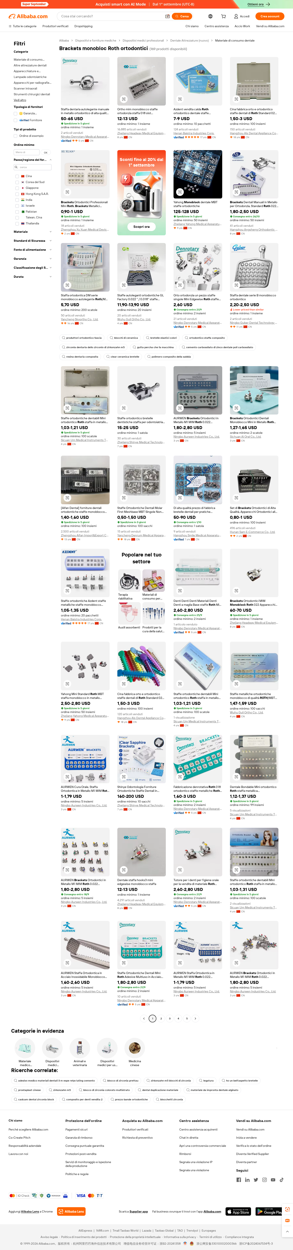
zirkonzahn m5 (62, 1090)
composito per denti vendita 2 (84, 1099)
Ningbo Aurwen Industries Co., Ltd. (197, 436)
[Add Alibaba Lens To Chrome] (71, 1211)
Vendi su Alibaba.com (250, 1129)
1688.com (102, 1230)
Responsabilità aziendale (25, 1145)
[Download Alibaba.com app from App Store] (238, 1211)
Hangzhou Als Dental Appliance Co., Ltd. (254, 133)
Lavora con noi (18, 1154)
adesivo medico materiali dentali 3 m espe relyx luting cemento (56, 1080)
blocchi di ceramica (126, 337)
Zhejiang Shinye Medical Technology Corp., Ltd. (141, 442)
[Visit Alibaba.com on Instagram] (264, 1179)
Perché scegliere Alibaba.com (28, 1129)
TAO (180, 1230)
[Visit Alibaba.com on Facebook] (238, 1179)
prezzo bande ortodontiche (131, 1099)
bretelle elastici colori (163, 337)
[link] (287, 1209)
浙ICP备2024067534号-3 (256, 1243)
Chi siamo (15, 1120)
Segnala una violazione (194, 1170)
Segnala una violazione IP (196, 1162)
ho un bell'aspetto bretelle (242, 1080)
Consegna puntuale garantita (84, 1145)
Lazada (146, 1230)
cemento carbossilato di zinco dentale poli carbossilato (219, 347)
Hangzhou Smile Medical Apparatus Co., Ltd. (198, 535)
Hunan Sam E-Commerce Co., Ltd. (252, 532)
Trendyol (192, 1230)
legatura (208, 1080)
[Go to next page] (195, 1018)
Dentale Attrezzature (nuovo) (189, 40)
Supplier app (139, 1211)
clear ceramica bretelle (125, 356)
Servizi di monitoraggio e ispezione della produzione (88, 1164)
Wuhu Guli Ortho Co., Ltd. (134, 319)
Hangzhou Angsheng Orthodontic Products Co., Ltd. (254, 229)
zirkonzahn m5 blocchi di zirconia (171, 1080)
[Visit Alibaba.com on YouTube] (273, 1179)
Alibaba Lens (30, 1211)
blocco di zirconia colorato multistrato (106, 1090)
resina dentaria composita (82, 356)
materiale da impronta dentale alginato (214, 1090)
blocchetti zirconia (171, 1099)
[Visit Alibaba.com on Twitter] (255, 1179)
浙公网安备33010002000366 (216, 1243)
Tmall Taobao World (125, 1230)
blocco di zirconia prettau (122, 1080)
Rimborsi (185, 1154)
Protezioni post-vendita (80, 1154)
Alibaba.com (212, 1211)
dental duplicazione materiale (160, 1090)
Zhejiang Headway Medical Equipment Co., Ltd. (141, 133)
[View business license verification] (185, 1243)
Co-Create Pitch (19, 1137)
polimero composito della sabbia (171, 356)
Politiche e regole (77, 1174)
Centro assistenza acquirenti (198, 1129)
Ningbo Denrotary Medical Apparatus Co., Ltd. (85, 136)
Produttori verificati (135, 1129)
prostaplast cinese (29, 1090)
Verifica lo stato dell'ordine (253, 1145)
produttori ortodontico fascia (84, 337)
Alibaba (64, 40)
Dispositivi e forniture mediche (95, 40)
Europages (209, 1230)
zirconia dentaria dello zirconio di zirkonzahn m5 (95, 347)
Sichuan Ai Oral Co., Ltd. (245, 436)
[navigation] (32, 530)
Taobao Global (164, 1230)
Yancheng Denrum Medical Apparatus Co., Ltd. (141, 535)
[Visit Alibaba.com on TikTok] (281, 1179)
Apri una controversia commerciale (202, 1145)
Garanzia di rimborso (78, 1137)
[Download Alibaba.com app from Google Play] (269, 1211)
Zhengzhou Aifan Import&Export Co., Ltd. (85, 535)
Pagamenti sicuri (76, 1129)
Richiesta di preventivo (137, 1137)
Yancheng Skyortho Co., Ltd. (79, 319)
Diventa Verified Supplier (252, 1154)
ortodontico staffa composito (207, 337)
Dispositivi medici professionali (143, 40)
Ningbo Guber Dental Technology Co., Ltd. (254, 322)
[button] (167, 16)
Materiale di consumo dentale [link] (235, 40)
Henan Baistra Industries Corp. (194, 133)
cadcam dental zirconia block (36, 1099)
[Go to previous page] (144, 1018)
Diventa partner (246, 1162)
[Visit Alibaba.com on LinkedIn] (247, 1179)
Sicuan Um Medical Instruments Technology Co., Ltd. (85, 440)
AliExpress (85, 1230)
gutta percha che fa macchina (155, 347)
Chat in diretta (188, 1137)
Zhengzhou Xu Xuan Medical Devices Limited (85, 229)
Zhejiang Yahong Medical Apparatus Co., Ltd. (198, 224)
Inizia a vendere (246, 1137)
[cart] (224, 17)
